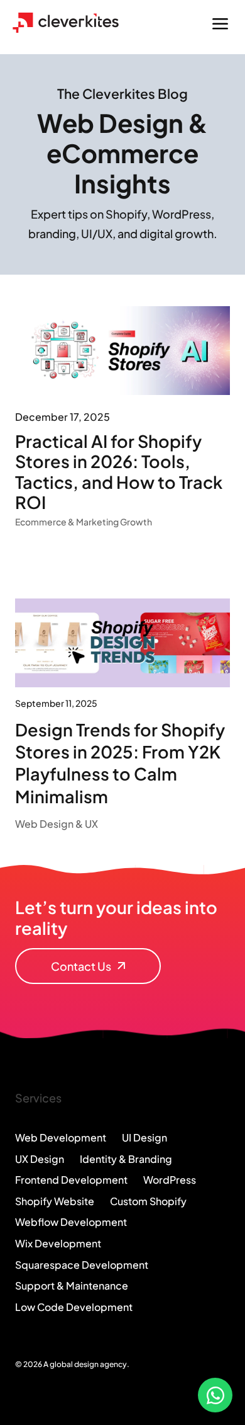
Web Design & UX (56, 823)
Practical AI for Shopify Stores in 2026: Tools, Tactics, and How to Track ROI (118, 471)
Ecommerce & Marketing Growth (83, 521)
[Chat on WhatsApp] (215, 1395)
